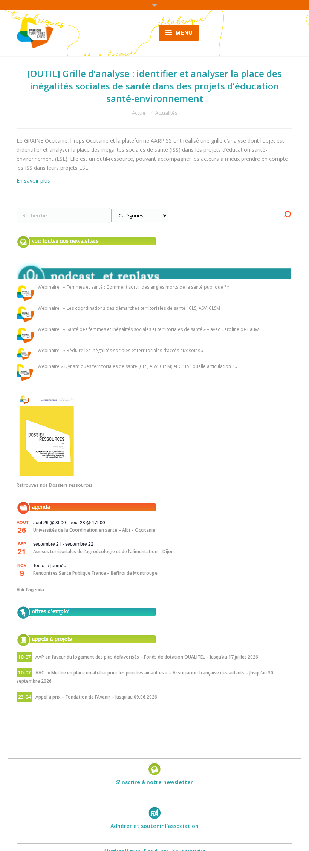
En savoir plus (33, 180)
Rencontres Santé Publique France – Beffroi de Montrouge (95, 573)
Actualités (166, 112)
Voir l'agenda (30, 589)
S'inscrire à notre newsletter (154, 782)
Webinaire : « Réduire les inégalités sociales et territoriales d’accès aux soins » (120, 351)
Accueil (140, 112)
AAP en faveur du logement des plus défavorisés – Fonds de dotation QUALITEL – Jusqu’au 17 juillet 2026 (146, 657)
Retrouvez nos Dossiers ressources (55, 485)
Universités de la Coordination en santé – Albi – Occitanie (94, 530)
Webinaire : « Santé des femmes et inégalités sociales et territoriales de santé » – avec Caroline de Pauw (148, 329)
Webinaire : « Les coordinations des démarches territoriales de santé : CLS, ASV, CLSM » (130, 308)
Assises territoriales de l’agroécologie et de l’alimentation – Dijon (103, 551)
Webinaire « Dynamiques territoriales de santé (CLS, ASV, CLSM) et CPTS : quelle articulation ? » (137, 366)
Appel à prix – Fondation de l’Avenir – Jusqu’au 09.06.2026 (96, 697)
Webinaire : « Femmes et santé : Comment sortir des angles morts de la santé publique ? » (133, 287)
